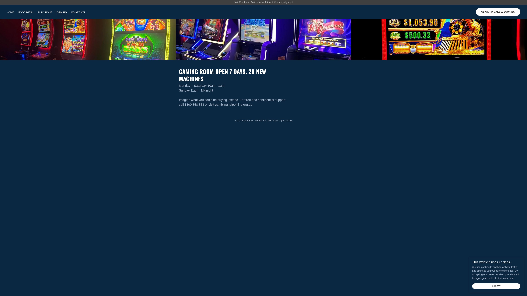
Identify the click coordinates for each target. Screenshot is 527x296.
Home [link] (10, 12)
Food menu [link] (25, 12)
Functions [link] (45, 12)
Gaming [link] (62, 12)
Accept (496, 286)
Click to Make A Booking (498, 12)
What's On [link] (78, 12)
